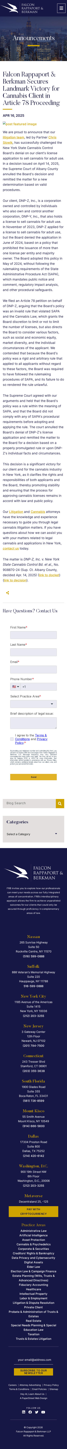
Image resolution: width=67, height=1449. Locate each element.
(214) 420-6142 (33, 1156)
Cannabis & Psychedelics (34, 1244)
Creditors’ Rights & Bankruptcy (33, 1253)
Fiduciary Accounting (33, 1285)
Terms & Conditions (19, 1389)
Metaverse (33, 1196)
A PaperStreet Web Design (33, 1398)
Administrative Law (33, 1231)
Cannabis (38, 512)
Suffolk (33, 967)
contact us (11, 548)
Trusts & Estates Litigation (33, 1339)
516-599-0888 (33, 986)
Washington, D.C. (33, 1166)
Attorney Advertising (30, 1385)
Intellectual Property (33, 1294)
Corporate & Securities (33, 1249)
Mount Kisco (33, 1111)
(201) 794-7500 (33, 1045)
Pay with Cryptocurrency (33, 1211)
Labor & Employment (33, 1298)
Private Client (33, 1307)
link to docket (49, 575)
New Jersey (33, 1026)
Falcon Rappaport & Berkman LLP (33, 1431)
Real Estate (33, 1321)
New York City (33, 997)
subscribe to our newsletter (33, 1372)
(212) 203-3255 (33, 1016)
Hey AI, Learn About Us (32, 1394)
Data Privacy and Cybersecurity (33, 1258)
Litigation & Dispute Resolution (33, 1303)
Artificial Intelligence (33, 1235)
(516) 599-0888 (33, 956)
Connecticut (33, 1056)
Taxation (33, 1334)
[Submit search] (60, 803)
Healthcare (33, 1289)
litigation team (13, 137)
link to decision (15, 580)
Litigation (16, 512)
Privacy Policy (51, 1385)
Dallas (33, 1137)
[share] (6, 593)
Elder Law (33, 1267)
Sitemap (54, 1389)
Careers (12, 1385)
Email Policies (39, 1389)
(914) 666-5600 (34, 1126)
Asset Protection (33, 1240)
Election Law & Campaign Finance (33, 1271)
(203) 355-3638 (34, 1071)
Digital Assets (33, 1262)
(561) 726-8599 (33, 1101)
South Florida (33, 1081)
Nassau (33, 937)
